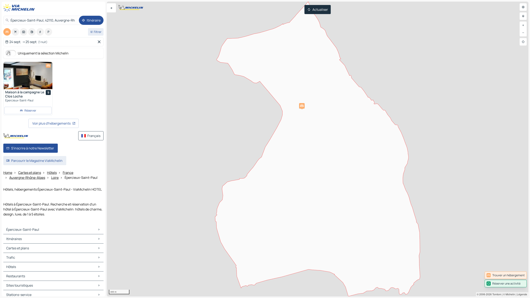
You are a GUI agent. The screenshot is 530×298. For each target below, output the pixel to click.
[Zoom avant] (523, 25)
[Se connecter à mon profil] (523, 7)
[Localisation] (523, 42)
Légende (522, 294)
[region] (317, 149)
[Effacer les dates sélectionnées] (100, 41)
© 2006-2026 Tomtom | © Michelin (496, 294)
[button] (302, 105)
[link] (506, 275)
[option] (7, 32)
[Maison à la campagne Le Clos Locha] (28, 75)
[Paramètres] (523, 16)
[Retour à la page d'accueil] (19, 7)
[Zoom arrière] (523, 32)
